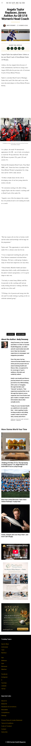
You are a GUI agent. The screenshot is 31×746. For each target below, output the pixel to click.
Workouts (4, 666)
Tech (2, 650)
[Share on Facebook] (8, 48)
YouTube (4, 683)
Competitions (5, 712)
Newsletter (4, 709)
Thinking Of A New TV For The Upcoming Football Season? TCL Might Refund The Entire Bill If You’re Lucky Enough (14, 464)
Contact (3, 729)
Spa (2, 657)
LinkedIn (18, 420)
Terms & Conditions (7, 723)
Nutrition (4, 653)
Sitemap (3, 715)
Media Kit (4, 704)
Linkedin (3, 686)
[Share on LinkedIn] (15, 48)
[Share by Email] (22, 48)
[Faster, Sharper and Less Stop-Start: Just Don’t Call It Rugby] (15, 518)
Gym (2, 663)
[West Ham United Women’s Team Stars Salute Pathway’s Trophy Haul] (15, 483)
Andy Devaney (11, 25)
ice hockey (11, 334)
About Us (4, 701)
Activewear (4, 647)
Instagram (4, 677)
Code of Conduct (6, 726)
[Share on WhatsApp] (19, 48)
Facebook (4, 674)
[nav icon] (2, 3)
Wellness (4, 660)
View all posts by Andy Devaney (20, 419)
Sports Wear (5, 644)
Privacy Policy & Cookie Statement (11, 720)
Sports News (21, 334)
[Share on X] (11, 48)
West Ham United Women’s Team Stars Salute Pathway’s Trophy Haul (13, 500)
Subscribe (4, 732)
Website (13, 420)
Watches (4, 669)
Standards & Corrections (8, 706)
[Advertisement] (15, 102)
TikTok (3, 689)
